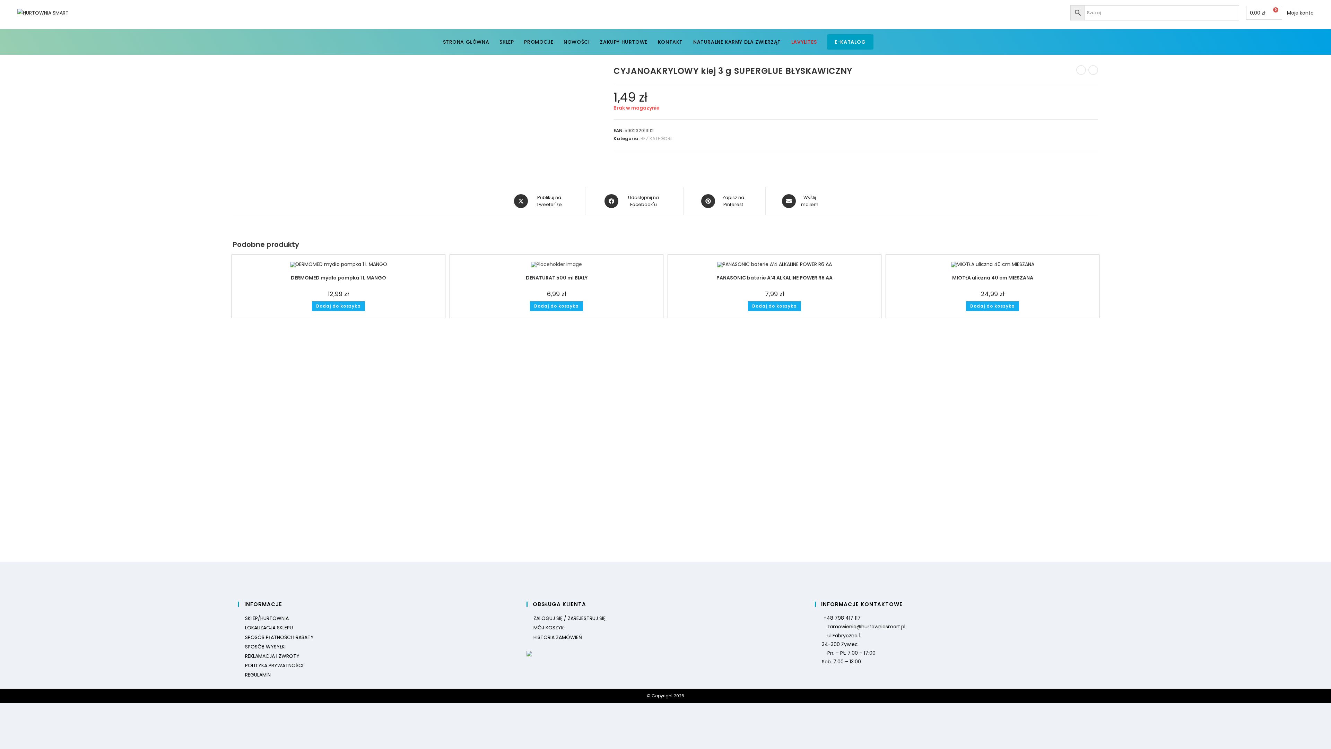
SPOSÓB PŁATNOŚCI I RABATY (279, 637)
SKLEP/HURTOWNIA (267, 618)
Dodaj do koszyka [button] (338, 306)
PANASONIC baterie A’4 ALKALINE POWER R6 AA (774, 277)
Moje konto (1300, 12)
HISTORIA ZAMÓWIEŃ (557, 637)
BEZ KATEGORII (656, 138)
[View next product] (1093, 70)
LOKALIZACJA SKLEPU (269, 627)
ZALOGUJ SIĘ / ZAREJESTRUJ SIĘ (569, 618)
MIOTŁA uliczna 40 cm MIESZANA (992, 277)
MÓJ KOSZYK (548, 627)
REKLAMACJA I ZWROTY (272, 656)
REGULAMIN (258, 674)
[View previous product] (1081, 70)
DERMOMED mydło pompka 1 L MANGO (338, 277)
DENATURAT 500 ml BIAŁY (557, 277)
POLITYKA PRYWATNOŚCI (274, 665)
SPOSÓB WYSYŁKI (265, 646)
